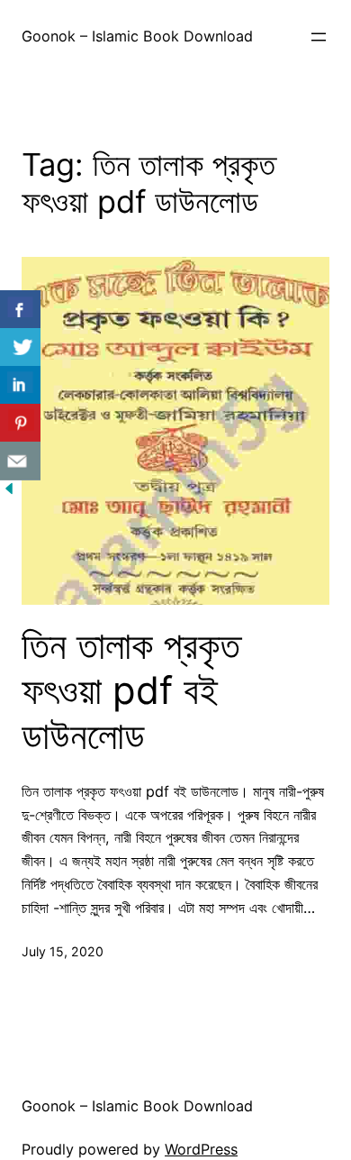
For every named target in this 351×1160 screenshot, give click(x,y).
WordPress (201, 1149)
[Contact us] (20, 461)
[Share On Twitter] (20, 347)
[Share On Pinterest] (20, 423)
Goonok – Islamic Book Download (137, 36)
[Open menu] (318, 37)
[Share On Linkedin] (20, 385)
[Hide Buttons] (9, 492)
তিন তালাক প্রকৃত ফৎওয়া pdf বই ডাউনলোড (131, 691)
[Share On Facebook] (20, 309)
